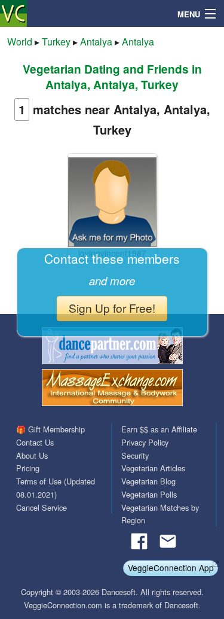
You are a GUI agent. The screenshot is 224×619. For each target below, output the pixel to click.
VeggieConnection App (171, 568)
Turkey (56, 41)
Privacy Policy (144, 442)
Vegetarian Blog (148, 481)
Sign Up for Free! (112, 308)
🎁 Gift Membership (50, 429)
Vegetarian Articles (153, 468)
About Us (32, 455)
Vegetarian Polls (149, 494)
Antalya (96, 41)
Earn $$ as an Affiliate (159, 429)
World (19, 41)
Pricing (27, 468)
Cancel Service (41, 507)
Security (135, 455)
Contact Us (35, 442)
